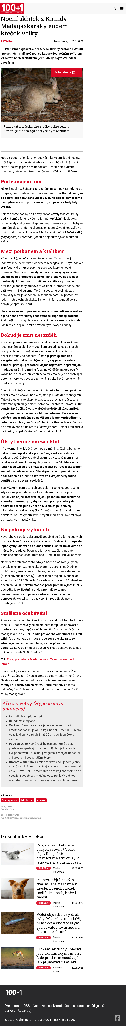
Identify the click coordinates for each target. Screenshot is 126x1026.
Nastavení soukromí (47, 1006)
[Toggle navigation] (121, 8)
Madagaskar (10, 800)
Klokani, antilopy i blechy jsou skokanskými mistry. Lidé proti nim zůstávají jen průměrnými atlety (59, 955)
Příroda (43, 868)
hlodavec (27, 800)
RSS (27, 1006)
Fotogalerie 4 (66, 72)
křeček (41, 800)
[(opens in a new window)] (117, 1012)
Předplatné (13, 1006)
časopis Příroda (8, 809)
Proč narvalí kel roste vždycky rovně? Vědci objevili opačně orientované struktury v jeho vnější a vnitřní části (58, 854)
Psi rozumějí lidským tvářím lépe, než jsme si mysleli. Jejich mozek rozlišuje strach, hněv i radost (57, 888)
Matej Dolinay (61, 41)
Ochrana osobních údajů (82, 1006)
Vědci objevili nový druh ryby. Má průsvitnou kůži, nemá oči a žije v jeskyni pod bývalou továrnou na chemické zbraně (58, 923)
